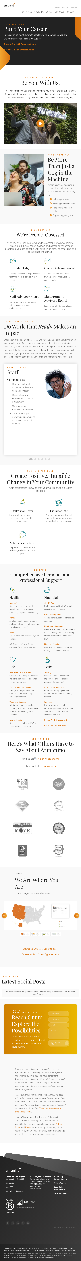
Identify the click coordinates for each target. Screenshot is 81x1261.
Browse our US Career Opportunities (39, 949)
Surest (18, 1127)
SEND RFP (65, 8)
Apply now (38, 1184)
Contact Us (10, 1183)
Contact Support (60, 1179)
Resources (59, 12)
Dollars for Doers (22, 511)
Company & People (43, 12)
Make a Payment (60, 1183)
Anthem (59, 1124)
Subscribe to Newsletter (15, 1191)
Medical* (13, 603)
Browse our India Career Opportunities (39, 954)
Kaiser (28, 1127)
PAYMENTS (73, 8)
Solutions (27, 12)
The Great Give (59, 511)
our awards (49, 766)
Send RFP (9, 1187)
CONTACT (56, 8)
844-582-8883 (18, 1179)
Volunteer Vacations (22, 543)
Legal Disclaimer (60, 1193)
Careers (71, 12)
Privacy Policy (59, 1189)
